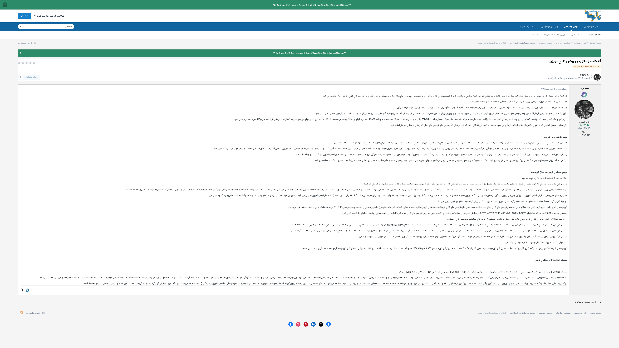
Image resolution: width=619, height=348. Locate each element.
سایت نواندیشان (591, 26)
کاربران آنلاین (577, 35)
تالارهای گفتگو (594, 35)
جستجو (535, 35)
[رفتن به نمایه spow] (597, 77)
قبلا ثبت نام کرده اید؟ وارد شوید (49, 16)
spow (583, 75)
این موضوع (33, 26)
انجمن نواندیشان (571, 26)
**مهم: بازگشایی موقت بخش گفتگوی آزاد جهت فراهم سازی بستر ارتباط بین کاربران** (312, 5)
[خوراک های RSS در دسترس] (21, 313)
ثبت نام (24, 16)
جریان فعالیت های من (555, 35)
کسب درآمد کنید (528, 26)
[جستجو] (21, 26)
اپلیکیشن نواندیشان (549, 26)
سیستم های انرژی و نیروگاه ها (561, 78)
